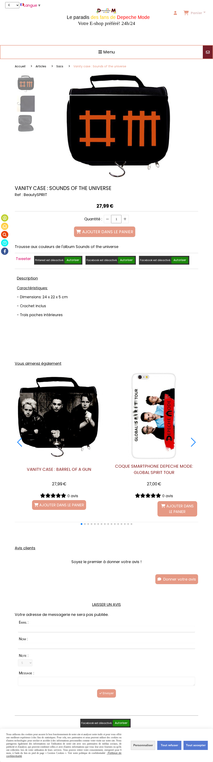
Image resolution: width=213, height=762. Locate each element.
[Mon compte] (4, 218)
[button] (81, 524)
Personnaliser (143, 745)
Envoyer (108, 693)
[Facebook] (4, 251)
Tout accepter (196, 745)
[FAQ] (4, 243)
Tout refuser (169, 745)
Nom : (23, 638)
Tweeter (23, 258)
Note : (23, 655)
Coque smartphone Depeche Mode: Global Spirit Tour (154, 469)
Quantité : (93, 219)
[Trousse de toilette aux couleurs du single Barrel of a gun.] (59, 415)
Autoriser (73, 260)
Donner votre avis (179, 579)
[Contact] (4, 226)
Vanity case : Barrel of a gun (59, 469)
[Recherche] (4, 234)
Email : (23, 622)
